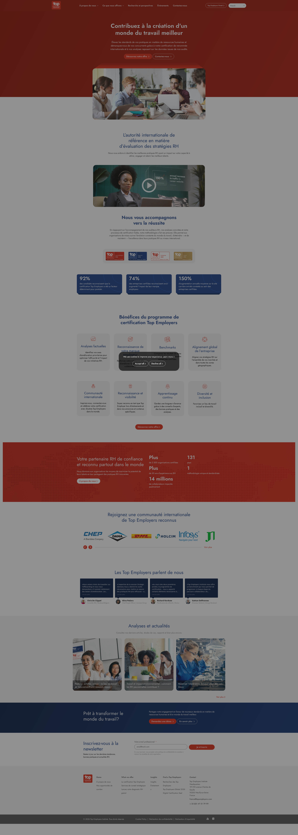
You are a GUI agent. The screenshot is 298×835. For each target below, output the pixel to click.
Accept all (139, 363)
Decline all (156, 363)
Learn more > (169, 356)
